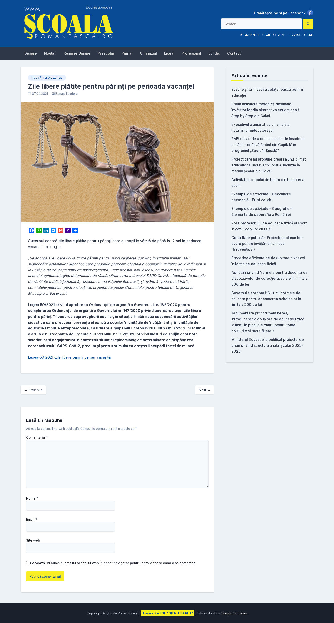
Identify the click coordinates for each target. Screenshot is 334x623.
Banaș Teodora (66, 93)
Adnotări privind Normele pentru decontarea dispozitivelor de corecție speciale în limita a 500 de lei (269, 278)
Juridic (214, 53)
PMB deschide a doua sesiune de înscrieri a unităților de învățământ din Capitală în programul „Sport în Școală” (268, 144)
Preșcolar (106, 53)
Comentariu (37, 437)
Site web (33, 540)
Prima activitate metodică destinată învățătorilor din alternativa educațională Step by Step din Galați (265, 110)
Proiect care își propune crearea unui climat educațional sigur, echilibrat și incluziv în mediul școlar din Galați (268, 165)
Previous (33, 390)
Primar (127, 53)
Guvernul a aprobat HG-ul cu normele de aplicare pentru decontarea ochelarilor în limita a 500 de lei (266, 299)
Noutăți (50, 53)
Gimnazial (148, 53)
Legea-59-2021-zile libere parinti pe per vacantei (69, 357)
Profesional (191, 53)
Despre (30, 53)
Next (204, 390)
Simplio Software (234, 613)
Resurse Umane (77, 53)
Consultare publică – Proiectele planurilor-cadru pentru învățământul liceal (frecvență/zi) (267, 243)
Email (31, 519)
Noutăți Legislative (47, 77)
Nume (32, 498)
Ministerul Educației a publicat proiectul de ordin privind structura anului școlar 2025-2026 (267, 345)
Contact (234, 53)
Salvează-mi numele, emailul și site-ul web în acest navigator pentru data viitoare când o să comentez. (113, 563)
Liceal (169, 53)
